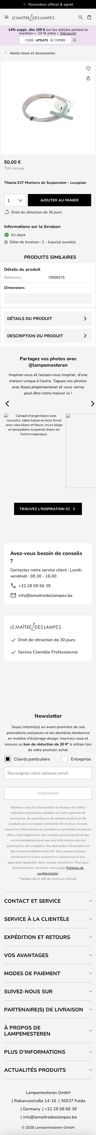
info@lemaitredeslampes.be (45, 595)
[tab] (48, 901)
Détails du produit (29, 318)
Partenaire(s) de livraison (43, 1009)
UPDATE (45, 40)
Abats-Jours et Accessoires (32, 52)
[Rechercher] (81, 17)
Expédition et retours (37, 937)
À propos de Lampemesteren (27, 1030)
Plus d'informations (34, 1051)
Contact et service (32, 900)
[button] (88, 68)
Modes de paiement (32, 973)
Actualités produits (35, 1069)
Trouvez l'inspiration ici (44, 508)
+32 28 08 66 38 (34, 585)
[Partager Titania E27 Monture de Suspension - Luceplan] (88, 78)
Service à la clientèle (36, 918)
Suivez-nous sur (28, 991)
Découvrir (68, 33)
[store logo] (36, 17)
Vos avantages (26, 955)
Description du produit (35, 336)
